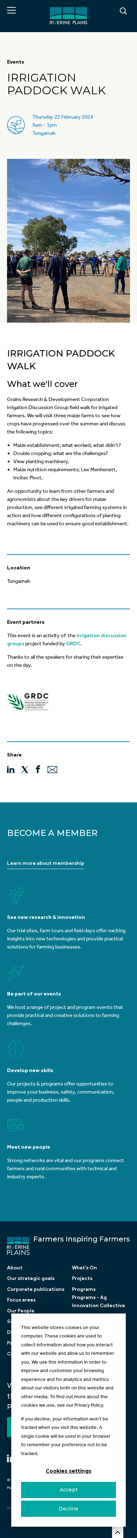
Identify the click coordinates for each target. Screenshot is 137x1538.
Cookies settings (68, 1471)
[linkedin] (10, 769)
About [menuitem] (14, 1267)
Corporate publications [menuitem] (35, 1289)
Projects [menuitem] (82, 1278)
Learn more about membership (45, 863)
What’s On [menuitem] (84, 1267)
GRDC (73, 643)
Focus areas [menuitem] (21, 1300)
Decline (68, 1509)
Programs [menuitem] (84, 1289)
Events (15, 62)
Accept (69, 1489)
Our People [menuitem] (20, 1310)
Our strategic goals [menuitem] (30, 1278)
